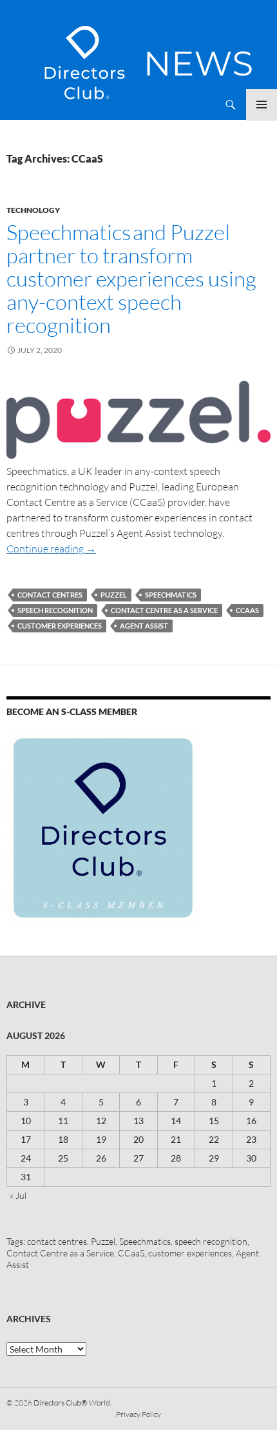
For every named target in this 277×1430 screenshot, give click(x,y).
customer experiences (59, 625)
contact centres (49, 594)
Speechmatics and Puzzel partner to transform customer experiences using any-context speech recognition (131, 278)
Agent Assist (144, 625)
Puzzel (113, 594)
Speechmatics (170, 594)
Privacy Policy (138, 1414)
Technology (33, 210)
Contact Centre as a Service (164, 610)
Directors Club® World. (72, 1402)
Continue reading (51, 548)
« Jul (18, 1195)
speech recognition (55, 610)
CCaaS (247, 610)
